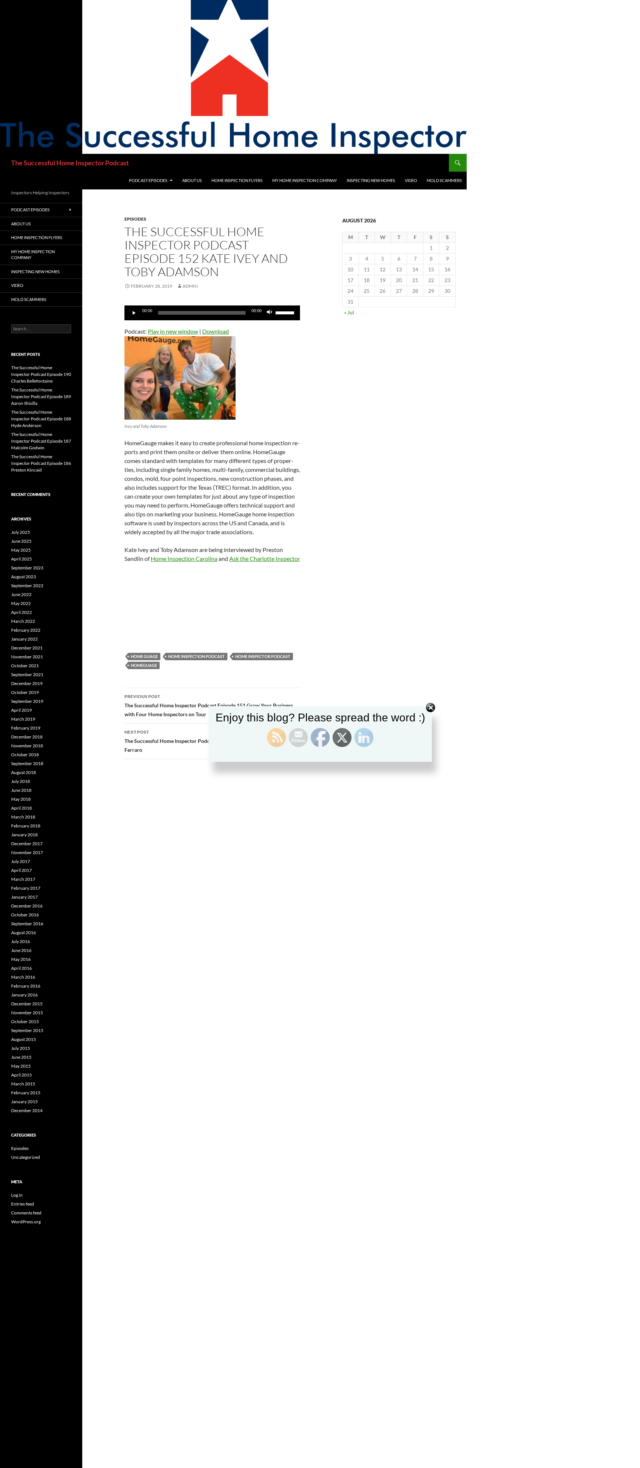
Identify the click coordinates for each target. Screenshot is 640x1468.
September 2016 (27, 923)
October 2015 (25, 1021)
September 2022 (27, 585)
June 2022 (21, 594)
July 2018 (20, 781)
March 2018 (23, 817)
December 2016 (27, 906)
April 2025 (21, 559)
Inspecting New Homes (371, 180)
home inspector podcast (262, 656)
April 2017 (21, 870)
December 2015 (27, 1003)
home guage (144, 656)
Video (411, 180)
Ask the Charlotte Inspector (264, 558)
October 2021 (25, 665)
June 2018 (21, 790)
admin (190, 286)
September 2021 (27, 674)
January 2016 (24, 995)
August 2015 (23, 1039)
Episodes (135, 219)
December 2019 (27, 683)
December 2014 (27, 1110)
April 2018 (21, 808)
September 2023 (27, 568)
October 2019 (25, 692)
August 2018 (23, 772)
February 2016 (25, 986)
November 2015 (27, 1012)
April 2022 (21, 612)
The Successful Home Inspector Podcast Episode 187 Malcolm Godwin (41, 441)
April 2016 (21, 968)
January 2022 (24, 639)
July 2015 (20, 1048)
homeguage (144, 665)
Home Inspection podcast (196, 656)
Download (215, 331)
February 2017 (25, 888)
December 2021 (27, 648)
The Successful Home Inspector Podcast (70, 163)
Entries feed (22, 1204)
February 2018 (25, 826)
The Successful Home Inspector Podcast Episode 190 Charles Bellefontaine (41, 374)
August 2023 (23, 576)
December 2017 (27, 843)
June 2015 (21, 1057)
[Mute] (269, 313)
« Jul (349, 312)
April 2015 (21, 1075)
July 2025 (20, 532)
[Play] (134, 313)
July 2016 (20, 941)
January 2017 (24, 897)
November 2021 (27, 656)
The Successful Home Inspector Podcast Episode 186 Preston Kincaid (41, 463)
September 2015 (27, 1030)
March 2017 (23, 879)
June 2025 (21, 541)
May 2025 (21, 550)
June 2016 (21, 950)
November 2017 (27, 852)
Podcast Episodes (148, 180)
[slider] (286, 312)
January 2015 (24, 1101)
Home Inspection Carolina (184, 558)
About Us (192, 180)
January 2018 (24, 834)
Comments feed (26, 1213)
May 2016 (21, 959)
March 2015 (23, 1084)
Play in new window (173, 331)
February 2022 (25, 630)
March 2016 (23, 977)
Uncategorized (25, 1157)
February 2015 (25, 1092)
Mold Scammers (444, 180)
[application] (212, 312)
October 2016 (25, 915)
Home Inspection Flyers (237, 180)
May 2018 (21, 799)
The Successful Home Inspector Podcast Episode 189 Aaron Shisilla (41, 396)
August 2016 (23, 932)
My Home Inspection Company (304, 180)
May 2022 (21, 603)
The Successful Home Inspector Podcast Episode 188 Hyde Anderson (41, 418)
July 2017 (20, 861)
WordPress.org (26, 1221)
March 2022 (23, 621)
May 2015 (21, 1066)
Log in (17, 1195)
